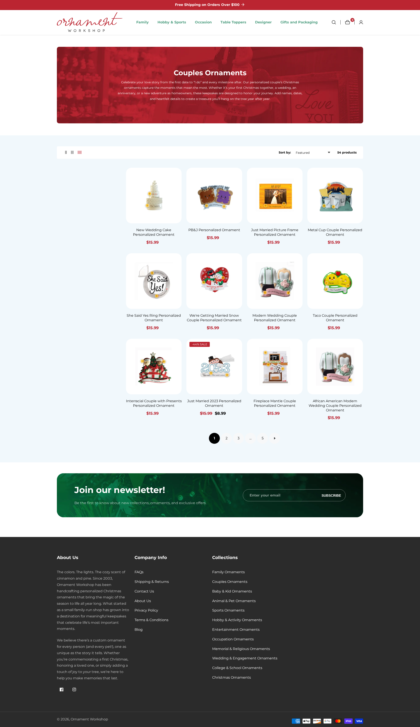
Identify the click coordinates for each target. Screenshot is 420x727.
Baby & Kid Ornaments (232, 591)
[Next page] (274, 438)
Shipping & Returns (152, 582)
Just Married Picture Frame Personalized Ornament (274, 232)
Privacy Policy (146, 610)
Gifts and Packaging (299, 22)
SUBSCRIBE (331, 495)
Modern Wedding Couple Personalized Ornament (274, 317)
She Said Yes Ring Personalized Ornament (154, 317)
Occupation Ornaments (233, 639)
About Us (143, 601)
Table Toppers (233, 22)
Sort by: (285, 152)
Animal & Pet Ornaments (234, 601)
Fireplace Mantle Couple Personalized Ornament (275, 403)
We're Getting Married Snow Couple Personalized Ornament (214, 317)
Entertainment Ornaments (236, 629)
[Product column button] (65, 152)
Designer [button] (263, 22)
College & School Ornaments (237, 668)
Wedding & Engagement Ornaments (244, 658)
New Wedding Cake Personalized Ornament (154, 232)
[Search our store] (336, 22)
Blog (139, 629)
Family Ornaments (228, 572)
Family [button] (142, 22)
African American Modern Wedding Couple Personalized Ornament (335, 405)
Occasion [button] (203, 22)
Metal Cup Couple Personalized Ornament (335, 232)
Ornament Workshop (89, 719)
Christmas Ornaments (231, 677)
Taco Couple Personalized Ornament (335, 317)
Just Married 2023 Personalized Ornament (214, 403)
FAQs (139, 572)
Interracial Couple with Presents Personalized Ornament (154, 403)
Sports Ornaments (228, 610)
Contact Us (144, 591)
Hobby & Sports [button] (172, 22)
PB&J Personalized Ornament (214, 230)
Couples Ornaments (229, 582)
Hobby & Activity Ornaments (237, 620)
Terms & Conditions (151, 620)
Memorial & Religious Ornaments (241, 649)
